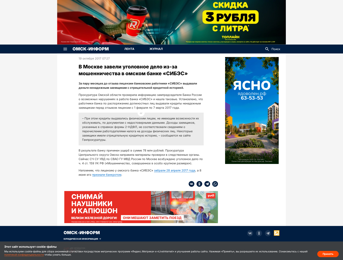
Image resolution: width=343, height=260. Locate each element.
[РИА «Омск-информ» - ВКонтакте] (250, 233)
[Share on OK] (198, 184)
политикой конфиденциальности (24, 254)
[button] (65, 49)
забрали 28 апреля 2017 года (174, 170)
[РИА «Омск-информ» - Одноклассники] (259, 233)
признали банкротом (106, 174)
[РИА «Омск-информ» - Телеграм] (268, 233)
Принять (328, 253)
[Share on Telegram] (206, 184)
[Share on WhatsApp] (214, 184)
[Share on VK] (191, 184)
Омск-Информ (91, 49)
